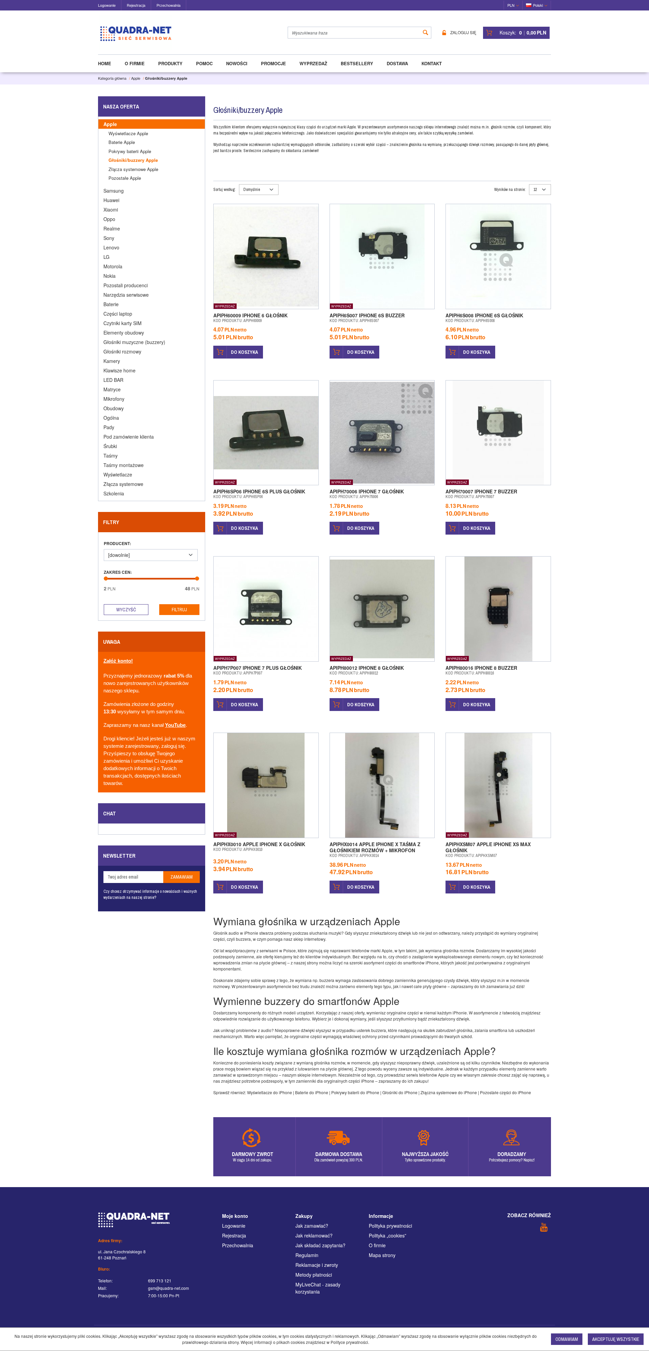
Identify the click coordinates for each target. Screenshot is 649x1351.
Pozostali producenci (125, 285)
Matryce (112, 389)
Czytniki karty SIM (122, 323)
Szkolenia (113, 493)
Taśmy (110, 455)
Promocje (273, 63)
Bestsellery (357, 63)
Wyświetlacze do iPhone (269, 1092)
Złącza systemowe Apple (133, 169)
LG (106, 256)
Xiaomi (110, 209)
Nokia (109, 275)
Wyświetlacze (117, 474)
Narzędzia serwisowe (126, 294)
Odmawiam (566, 1339)
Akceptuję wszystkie (615, 1339)
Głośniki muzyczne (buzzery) (134, 342)
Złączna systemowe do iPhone (448, 1092)
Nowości (236, 63)
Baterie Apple (122, 142)
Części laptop (117, 313)
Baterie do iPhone (311, 1092)
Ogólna (111, 417)
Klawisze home (119, 370)
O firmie (135, 63)
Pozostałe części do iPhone (505, 1092)
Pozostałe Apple (125, 178)
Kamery (111, 361)
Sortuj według (224, 189)
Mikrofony (113, 398)
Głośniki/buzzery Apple (133, 160)
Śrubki (110, 446)
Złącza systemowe (123, 484)
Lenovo (111, 247)
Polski (538, 5)
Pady (108, 427)
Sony (108, 238)
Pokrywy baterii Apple (130, 151)
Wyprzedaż (313, 63)
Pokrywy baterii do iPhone (355, 1092)
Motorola (112, 266)
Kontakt (432, 63)
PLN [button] (510, 5)
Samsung (113, 190)
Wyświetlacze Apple (128, 133)
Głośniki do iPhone (399, 1092)
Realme (111, 228)
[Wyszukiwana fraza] (425, 32)
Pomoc (204, 63)
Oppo (109, 219)
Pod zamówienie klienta (128, 436)
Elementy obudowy (123, 332)
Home (104, 63)
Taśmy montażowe (123, 465)
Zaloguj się (463, 32)
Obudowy (113, 408)
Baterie (111, 304)
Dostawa (397, 63)
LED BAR (113, 379)
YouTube (175, 725)
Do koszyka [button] (244, 352)
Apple (110, 124)
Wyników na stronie (510, 189)
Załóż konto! (118, 661)
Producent (117, 543)
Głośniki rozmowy (122, 351)
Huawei (111, 200)
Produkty (170, 63)
